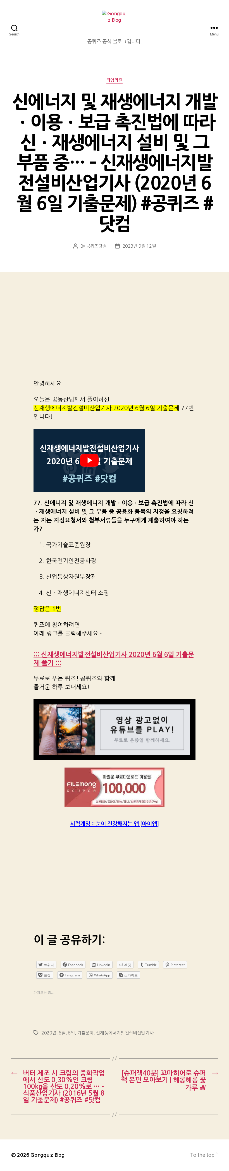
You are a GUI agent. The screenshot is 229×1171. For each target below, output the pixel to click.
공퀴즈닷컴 (96, 246)
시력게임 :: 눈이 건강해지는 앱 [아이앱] (114, 824)
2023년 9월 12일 (139, 246)
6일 (71, 1033)
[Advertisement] (114, 333)
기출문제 (85, 1033)
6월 (62, 1033)
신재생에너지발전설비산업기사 (124, 1033)
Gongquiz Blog (47, 1155)
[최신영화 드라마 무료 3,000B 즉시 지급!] (114, 787)
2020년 (48, 1033)
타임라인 (114, 80)
